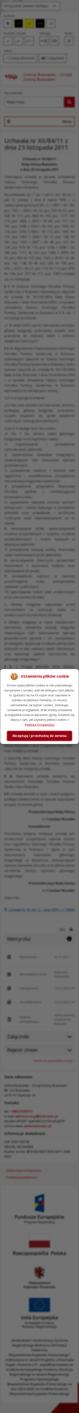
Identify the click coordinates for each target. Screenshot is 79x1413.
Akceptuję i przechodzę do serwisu (39, 736)
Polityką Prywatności (39, 725)
